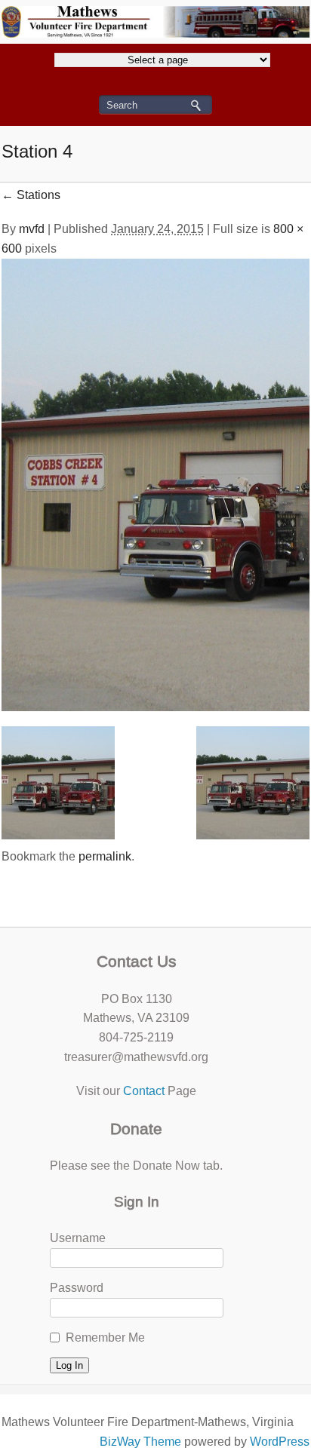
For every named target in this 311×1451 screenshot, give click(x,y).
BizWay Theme (140, 1441)
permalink (105, 856)
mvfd (32, 228)
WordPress (279, 1441)
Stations (31, 195)
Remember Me (105, 1337)
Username (78, 1238)
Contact (144, 1090)
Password (76, 1287)
